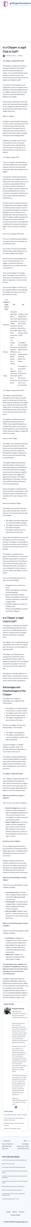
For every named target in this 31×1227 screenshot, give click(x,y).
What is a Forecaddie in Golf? (12, 1128)
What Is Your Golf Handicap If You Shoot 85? (12, 1190)
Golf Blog (20, 55)
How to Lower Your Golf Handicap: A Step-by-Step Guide (14, 1119)
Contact (21, 1212)
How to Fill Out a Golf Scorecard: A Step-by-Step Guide (14, 1160)
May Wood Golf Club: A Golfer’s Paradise (16, 1114)
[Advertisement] (15, 24)
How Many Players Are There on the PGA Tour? (23, 1144)
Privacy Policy (15, 1215)
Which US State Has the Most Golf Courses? (14, 1124)
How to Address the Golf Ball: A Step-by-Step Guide (13, 1167)
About (14, 1212)
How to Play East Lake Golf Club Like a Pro (7, 1144)
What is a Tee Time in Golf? (8, 1163)
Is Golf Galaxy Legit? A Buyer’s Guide (10, 1198)
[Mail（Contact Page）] (15, 1107)
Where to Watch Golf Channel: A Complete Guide (13, 1186)
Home (9, 1212)
